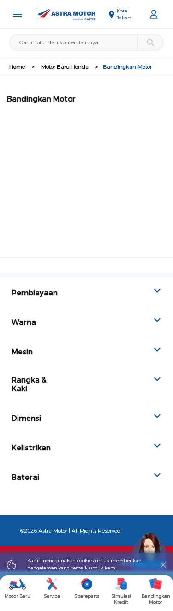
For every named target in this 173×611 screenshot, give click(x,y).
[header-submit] (150, 42)
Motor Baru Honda (65, 67)
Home (17, 67)
